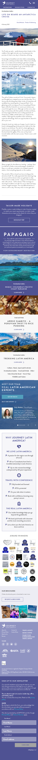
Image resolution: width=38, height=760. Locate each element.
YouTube (11, 644)
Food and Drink (23, 371)
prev (28, 425)
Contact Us (31, 7)
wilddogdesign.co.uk (32, 750)
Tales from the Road (14, 374)
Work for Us (5, 634)
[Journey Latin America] (8, 3)
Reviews (3, 636)
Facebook (3, 644)
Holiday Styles (19, 7)
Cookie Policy (14, 632)
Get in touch (12, 397)
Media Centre (27, 633)
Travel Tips (26, 374)
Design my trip (19, 220)
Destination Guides (10, 371)
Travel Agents (27, 630)
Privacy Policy (5, 632)
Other (32, 371)
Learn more (18, 292)
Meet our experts (8, 402)
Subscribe (25, 745)
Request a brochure (12, 599)
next (35, 425)
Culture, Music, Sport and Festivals (19, 368)
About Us (4, 630)
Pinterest (7, 644)
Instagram (15, 644)
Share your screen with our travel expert (28, 636)
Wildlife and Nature (19, 377)
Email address (8, 735)
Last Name (7, 727)
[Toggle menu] (34, 3)
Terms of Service (18, 715)
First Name (7, 718)
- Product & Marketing (26, 22)
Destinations (7, 7)
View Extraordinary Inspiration (19, 251)
